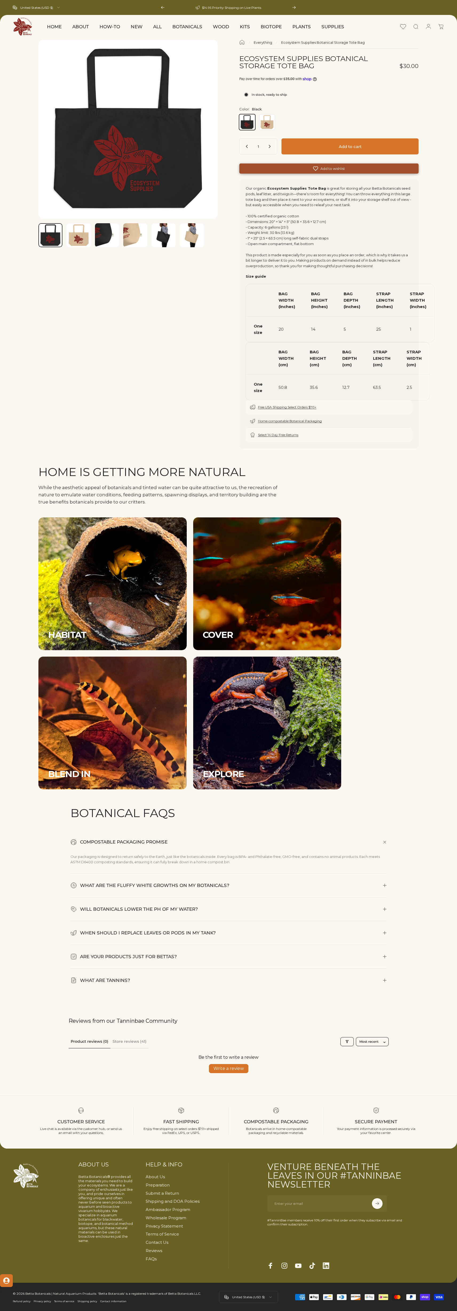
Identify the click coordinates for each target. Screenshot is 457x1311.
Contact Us (157, 1242)
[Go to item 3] (135, 235)
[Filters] (347, 1041)
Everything (263, 42)
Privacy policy (42, 1301)
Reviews (154, 1250)
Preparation (158, 1185)
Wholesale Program (166, 1218)
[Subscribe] (377, 1203)
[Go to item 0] (50, 235)
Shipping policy (87, 1301)
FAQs (151, 1259)
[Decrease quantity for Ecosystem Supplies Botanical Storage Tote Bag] (246, 146)
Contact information (113, 1301)
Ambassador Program (168, 1209)
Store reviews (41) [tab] (129, 1041)
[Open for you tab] (6, 1280)
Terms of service (64, 1301)
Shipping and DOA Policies (173, 1201)
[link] (112, 583)
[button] (329, 168)
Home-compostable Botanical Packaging (290, 421)
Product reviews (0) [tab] (89, 1041)
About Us (155, 1176)
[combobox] (37, 7)
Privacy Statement (164, 1226)
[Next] (294, 7)
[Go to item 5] (192, 235)
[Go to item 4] (164, 235)
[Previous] (163, 7)
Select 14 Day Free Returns (278, 435)
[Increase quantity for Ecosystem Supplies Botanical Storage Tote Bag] (271, 146)
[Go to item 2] (107, 235)
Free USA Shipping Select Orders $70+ (287, 407)
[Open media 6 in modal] (128, 129)
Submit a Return (162, 1193)
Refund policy (21, 1301)
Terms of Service (162, 1234)
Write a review (228, 1068)
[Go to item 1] (79, 235)
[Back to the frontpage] (242, 42)
